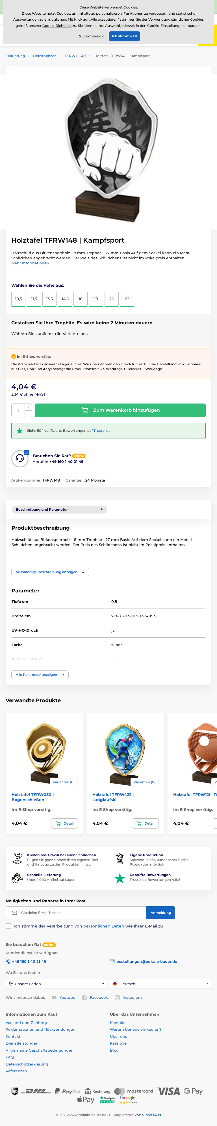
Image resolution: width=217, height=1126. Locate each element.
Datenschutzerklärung (27, 1064)
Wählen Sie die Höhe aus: (37, 285)
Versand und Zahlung (26, 1022)
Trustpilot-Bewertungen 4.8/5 (155, 879)
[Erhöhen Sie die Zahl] (28, 407)
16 (81, 298)
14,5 (65, 298)
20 (111, 298)
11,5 (34, 298)
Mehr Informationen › (31, 263)
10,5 (18, 298)
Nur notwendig (92, 36)
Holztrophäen (45, 56)
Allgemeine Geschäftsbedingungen (39, 1050)
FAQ (10, 1057)
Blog (114, 1050)
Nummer (18, 410)
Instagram (132, 997)
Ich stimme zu (124, 36)
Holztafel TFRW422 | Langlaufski (113, 797)
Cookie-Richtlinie (56, 25)
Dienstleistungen (22, 1043)
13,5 (49, 298)
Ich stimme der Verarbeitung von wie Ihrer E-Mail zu (88, 926)
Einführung (15, 56)
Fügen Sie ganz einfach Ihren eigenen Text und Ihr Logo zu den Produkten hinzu (62, 862)
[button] (50, 572)
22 (127, 298)
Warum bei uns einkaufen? (135, 1029)
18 (96, 298)
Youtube (67, 997)
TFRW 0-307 (75, 56)
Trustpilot (102, 430)
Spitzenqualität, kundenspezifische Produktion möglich (159, 862)
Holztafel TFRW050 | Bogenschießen (33, 797)
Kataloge (118, 1043)
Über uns (118, 1036)
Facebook (99, 997)
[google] (130, 1099)
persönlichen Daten (103, 926)
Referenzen (16, 1071)
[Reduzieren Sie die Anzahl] (28, 413)
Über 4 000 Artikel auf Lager (51, 879)
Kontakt (13, 1036)
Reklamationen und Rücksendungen (41, 1029)
